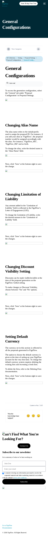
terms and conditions (20, 478)
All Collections (10, 58)
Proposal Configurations (13, 60)
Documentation (7, 528)
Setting (20, 58)
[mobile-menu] (43, 3)
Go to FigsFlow (7, 525)
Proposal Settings (30, 58)
